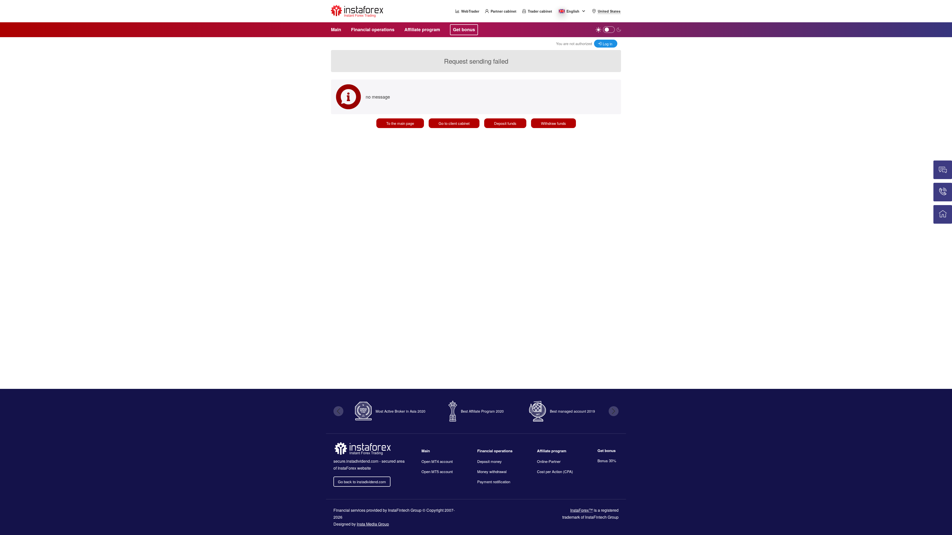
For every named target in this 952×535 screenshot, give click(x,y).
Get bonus (606, 450)
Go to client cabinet (454, 123)
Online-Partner (549, 461)
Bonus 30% (606, 460)
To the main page (400, 123)
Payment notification (493, 481)
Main (425, 451)
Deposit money (489, 461)
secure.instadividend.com (355, 461)
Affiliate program (551, 451)
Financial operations (494, 451)
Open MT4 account (437, 461)
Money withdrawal (491, 471)
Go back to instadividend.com (362, 481)
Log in (607, 43)
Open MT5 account (437, 471)
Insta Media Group (373, 524)
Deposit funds (505, 123)
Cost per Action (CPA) (555, 471)
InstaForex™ (581, 510)
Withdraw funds (553, 123)
